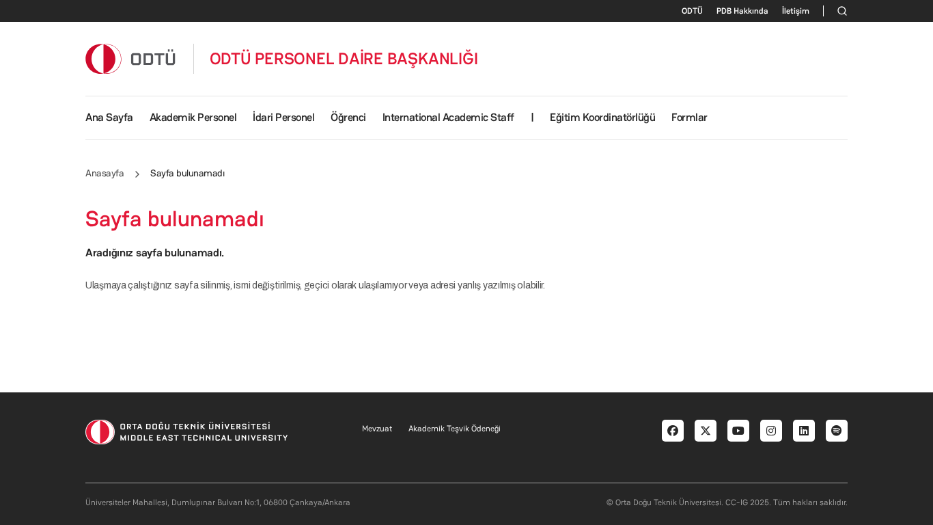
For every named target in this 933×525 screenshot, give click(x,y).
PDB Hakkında (742, 10)
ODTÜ (692, 10)
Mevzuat (377, 428)
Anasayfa (104, 173)
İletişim (795, 10)
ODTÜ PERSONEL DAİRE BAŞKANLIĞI (344, 59)
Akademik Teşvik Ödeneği (454, 428)
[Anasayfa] (131, 58)
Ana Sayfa (109, 117)
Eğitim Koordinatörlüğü (602, 117)
